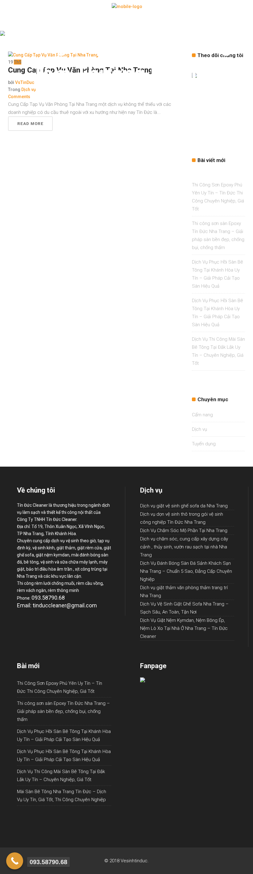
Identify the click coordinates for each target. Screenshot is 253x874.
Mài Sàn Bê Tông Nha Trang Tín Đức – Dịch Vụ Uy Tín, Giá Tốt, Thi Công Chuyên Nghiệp (61, 795)
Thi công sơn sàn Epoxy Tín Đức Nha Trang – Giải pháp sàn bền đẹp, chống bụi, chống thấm (63, 711)
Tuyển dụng (204, 444)
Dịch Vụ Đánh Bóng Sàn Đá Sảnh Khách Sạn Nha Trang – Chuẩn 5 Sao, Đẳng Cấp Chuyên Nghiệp (186, 571)
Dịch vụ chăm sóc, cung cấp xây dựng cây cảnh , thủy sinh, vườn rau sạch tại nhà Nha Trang (184, 547)
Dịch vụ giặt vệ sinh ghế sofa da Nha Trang (184, 506)
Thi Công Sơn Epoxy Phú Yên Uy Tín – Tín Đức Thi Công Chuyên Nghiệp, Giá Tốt (59, 687)
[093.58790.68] (14, 860)
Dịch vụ (28, 89)
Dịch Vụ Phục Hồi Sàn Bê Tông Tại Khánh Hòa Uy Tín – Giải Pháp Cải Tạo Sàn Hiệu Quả (64, 735)
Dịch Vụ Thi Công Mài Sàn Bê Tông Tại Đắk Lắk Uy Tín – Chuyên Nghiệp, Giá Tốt (61, 775)
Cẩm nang (202, 415)
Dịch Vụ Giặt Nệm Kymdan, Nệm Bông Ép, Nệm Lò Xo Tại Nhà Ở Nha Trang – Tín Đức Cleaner (184, 628)
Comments (19, 96)
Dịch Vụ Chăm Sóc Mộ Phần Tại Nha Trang (183, 530)
